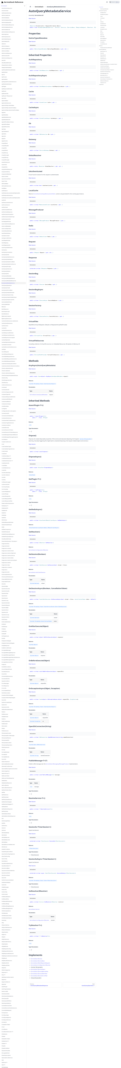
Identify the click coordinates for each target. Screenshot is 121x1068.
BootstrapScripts (6, 311)
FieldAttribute (5, 716)
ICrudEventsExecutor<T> (7, 1031)
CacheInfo (4, 328)
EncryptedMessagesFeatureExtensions (11, 657)
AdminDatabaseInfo (6, 22)
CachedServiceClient (6, 344)
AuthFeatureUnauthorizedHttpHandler (11, 197)
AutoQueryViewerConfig (7, 295)
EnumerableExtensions (7, 676)
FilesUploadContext (6, 733)
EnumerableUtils (6, 678)
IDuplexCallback (5, 1048)
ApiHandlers (5, 79)
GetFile (3, 792)
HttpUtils (4, 967)
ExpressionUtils (5, 707)
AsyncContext (5, 176)
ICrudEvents (4, 1029)
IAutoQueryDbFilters (6, 1001)
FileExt (3, 728)
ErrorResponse (5, 685)
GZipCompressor (6, 761)
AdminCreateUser (6, 15)
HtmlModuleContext (6, 915)
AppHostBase (5, 100)
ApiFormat (4, 77)
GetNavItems (5, 806)
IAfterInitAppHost (6, 970)
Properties (101, 7)
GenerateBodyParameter (7, 764)
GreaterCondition (6, 849)
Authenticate (5, 207)
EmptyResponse (5, 645)
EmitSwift (4, 633)
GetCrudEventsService (7, 787)
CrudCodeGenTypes (6, 446)
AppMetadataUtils (6, 119)
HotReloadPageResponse (8, 906)
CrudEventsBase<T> (6, 456)
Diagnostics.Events (6, 562)
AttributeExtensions (6, 186)
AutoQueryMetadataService (8, 283)
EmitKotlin (4, 631)
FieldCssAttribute (6, 721)
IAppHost (4, 979)
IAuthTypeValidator (6, 989)
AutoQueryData (5, 254)
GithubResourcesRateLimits (8, 844)
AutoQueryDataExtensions (8, 257)
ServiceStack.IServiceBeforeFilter (39, 971)
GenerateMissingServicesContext (9, 768)
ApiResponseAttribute (7, 88)
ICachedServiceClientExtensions (9, 1008)
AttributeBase (5, 183)
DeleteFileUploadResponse (8, 534)
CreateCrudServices (6, 441)
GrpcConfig (4, 858)
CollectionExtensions (7, 385)
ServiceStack (4, 5)
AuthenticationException (7, 214)
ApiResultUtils (5, 93)
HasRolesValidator (6, 882)
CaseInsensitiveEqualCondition (9, 363)
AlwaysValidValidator (7, 67)
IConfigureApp (5, 1015)
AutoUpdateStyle (6, 304)
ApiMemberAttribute (6, 84)
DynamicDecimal (6, 588)
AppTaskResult (5, 131)
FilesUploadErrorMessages (8, 735)
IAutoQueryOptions (6, 1003)
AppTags (4, 129)
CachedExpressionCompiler (8, 337)
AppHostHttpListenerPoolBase (9, 107)
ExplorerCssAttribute (7, 702)
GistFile (3, 823)
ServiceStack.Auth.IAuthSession (37, 572)
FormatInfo (4, 754)
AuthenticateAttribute (7, 209)
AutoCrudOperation (6, 228)
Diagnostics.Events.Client (8, 550)
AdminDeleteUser (6, 29)
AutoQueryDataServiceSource (9, 264)
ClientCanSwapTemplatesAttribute (10, 375)
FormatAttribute (5, 752)
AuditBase (4, 188)
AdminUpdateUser (6, 48)
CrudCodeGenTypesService (8, 449)
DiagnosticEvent (5, 546)
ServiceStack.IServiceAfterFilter (39, 973)
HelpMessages (5, 887)
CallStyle (4, 349)
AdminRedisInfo (5, 41)
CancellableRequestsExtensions (9, 359)
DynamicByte (5, 586)
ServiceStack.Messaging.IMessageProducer (57, 764)
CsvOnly (3, 479)
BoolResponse (5, 309)
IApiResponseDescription (8, 977)
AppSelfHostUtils (6, 126)
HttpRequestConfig (6, 948)
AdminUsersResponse (7, 58)
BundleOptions (5, 314)
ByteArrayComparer (6, 316)
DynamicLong (5, 600)
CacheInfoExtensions (7, 330)
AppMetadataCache (6, 117)
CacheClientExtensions (7, 323)
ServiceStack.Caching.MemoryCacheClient (44, 194)
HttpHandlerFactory (6, 941)
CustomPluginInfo (6, 496)
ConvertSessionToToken (7, 430)
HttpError (4, 934)
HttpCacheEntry (5, 925)
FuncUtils (4, 759)
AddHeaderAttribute (6, 13)
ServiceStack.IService (36, 959)
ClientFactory (5, 382)
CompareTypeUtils (6, 394)
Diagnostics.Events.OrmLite (8, 555)
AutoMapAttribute (6, 240)
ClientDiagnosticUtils (7, 380)
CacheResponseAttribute (7, 332)
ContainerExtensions (7, 418)
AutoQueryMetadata (6, 276)
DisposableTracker (6, 581)
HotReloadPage (5, 903)
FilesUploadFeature (6, 738)
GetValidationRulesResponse (8, 816)
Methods (100, 45)
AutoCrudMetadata (6, 226)
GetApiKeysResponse (7, 783)
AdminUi (4, 43)
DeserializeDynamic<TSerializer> (9, 541)
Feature (3, 712)
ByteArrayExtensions (6, 318)
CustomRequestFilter (7, 498)
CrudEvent (4, 453)
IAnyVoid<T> (5, 972)
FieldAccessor (5, 714)
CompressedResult (6, 401)
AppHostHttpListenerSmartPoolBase (10, 110)
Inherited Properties (103, 10)
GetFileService (5, 794)
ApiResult (4, 91)
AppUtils (4, 136)
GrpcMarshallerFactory (7, 863)
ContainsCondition (6, 425)
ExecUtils (4, 700)
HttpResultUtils (5, 963)
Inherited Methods (102, 49)
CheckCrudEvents (6, 370)
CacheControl (5, 325)
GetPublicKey (5, 811)
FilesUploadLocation (6, 742)
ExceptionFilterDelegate (7, 695)
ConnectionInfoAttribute (7, 415)
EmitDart (4, 624)
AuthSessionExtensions (7, 202)
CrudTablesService (6, 468)
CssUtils (3, 477)
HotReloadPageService (7, 908)
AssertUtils (4, 164)
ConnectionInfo (5, 413)
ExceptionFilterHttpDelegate (8, 697)
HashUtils (4, 884)
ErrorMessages (5, 683)
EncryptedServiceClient (7, 662)
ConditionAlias (5, 406)
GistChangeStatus (6, 820)
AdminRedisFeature (6, 39)
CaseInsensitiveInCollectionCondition (10, 366)
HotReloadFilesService (7, 901)
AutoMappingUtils (6, 245)
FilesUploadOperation (7, 745)
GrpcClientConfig (6, 856)
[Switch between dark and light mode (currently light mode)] (107, 2)
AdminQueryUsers (6, 36)
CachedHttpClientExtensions (8, 342)
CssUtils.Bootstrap (6, 472)
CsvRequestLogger (6, 482)
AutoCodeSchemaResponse (8, 223)
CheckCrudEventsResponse (8, 373)
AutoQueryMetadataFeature (8, 278)
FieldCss (4, 719)
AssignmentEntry (6, 171)
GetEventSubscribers (6, 790)
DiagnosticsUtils (5, 572)
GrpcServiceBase (6, 868)
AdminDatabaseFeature (7, 20)
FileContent (4, 726)
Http (3, 922)
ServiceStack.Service (34, 909)
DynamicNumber (6, 603)
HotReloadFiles (5, 899)
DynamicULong (5, 614)
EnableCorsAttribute (6, 648)
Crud (3, 444)
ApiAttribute (4, 72)
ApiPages (4, 86)
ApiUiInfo (4, 98)
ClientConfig (5, 377)
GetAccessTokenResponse (8, 778)
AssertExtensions (6, 162)
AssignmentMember (6, 174)
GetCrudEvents (5, 785)
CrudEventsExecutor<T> (7, 460)
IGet (3, 1060)
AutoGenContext (6, 235)
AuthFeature (4, 190)
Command (4, 387)
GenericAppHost (5, 771)
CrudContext (5, 451)
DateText (4, 517)
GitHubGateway (5, 832)
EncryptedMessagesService (8, 659)
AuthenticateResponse (7, 212)
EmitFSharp (4, 626)
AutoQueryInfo (5, 273)
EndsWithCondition (6, 667)
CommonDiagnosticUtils (7, 392)
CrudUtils (4, 470)
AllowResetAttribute (6, 62)
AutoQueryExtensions (7, 269)
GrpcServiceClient (6, 873)
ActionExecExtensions (7, 8)
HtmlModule (5, 913)
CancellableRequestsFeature (8, 361)
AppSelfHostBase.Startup (8, 122)
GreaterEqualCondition (7, 851)
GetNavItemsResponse (7, 809)
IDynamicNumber (6, 1050)
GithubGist (4, 835)
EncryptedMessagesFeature (8, 655)
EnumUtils (4, 674)
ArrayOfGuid (5, 143)
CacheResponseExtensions (8, 335)
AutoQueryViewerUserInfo (8, 299)
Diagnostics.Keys (6, 565)
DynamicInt (4, 595)
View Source (32, 18)
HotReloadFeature (6, 896)
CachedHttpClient (6, 340)
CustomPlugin (5, 494)
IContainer (4, 1022)
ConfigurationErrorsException (9, 411)
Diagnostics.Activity (6, 548)
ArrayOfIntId (5, 150)
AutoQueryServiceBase (7, 290)
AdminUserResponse (7, 53)
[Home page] (30, 6)
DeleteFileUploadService (7, 536)
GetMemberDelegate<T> (7, 804)
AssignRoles (4, 167)
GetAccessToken (5, 775)
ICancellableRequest (6, 1010)
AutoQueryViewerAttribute (8, 292)
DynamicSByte (5, 607)
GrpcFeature (4, 861)
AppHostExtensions (6, 103)
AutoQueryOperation (7, 285)
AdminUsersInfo (5, 55)
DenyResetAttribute (6, 539)
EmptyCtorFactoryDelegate (8, 643)
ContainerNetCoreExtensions (8, 420)
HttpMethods (5, 946)
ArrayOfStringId (5, 160)
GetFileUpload (5, 797)
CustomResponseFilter (7, 501)
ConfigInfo (4, 408)
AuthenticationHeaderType (8, 216)
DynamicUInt (5, 612)
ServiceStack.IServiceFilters (38, 969)
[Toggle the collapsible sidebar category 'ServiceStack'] (24, 6)
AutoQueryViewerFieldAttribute (9, 297)
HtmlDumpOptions (6, 911)
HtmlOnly (4, 920)
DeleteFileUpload (6, 531)
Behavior (4, 306)
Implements (101, 84)
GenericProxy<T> (6, 773)
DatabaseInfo (5, 508)
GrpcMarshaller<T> (6, 865)
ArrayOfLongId (5, 155)
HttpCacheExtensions (7, 927)
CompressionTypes (6, 404)
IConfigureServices (6, 1019)
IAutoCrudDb (5, 991)
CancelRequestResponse (7, 354)
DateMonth (4, 510)
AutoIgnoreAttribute (6, 238)
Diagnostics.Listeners (7, 567)
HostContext (5, 894)
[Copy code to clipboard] (94, 26)
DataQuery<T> (5, 505)
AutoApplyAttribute (6, 221)
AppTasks (4, 133)
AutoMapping (5, 242)
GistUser (4, 830)
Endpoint (4, 664)
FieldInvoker (5, 723)
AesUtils (4, 60)
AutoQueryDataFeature (7, 259)
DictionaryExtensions (7, 574)
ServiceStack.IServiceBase (38, 961)
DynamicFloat (5, 593)
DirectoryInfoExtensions (7, 576)
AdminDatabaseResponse (8, 25)
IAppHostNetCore (6, 982)
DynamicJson (5, 598)
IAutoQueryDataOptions (7, 996)
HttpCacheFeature (6, 929)
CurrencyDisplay (5, 486)
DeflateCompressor (6, 529)
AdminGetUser (5, 34)
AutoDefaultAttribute (7, 231)
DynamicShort (5, 610)
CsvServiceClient (5, 484)
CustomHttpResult (6, 491)
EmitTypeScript (5, 636)
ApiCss (3, 74)
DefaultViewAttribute (7, 524)
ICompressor (5, 1012)
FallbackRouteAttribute (7, 709)
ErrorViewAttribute (6, 690)
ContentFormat (5, 427)
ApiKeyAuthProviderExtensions (9, 81)
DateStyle (4, 515)
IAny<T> (3, 974)
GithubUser (4, 847)
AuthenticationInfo (6, 219)
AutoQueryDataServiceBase (8, 261)
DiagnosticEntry (5, 543)
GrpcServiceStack (6, 875)
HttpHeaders (5, 944)
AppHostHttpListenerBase (8, 105)
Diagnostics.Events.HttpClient (9, 553)
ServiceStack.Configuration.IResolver (38, 550)
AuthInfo (4, 200)
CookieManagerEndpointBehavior (10, 434)
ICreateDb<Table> (6, 1024)
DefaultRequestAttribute (7, 522)
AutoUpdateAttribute (7, 302)
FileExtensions (5, 730)
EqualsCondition (6, 681)
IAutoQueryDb (5, 998)
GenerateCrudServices (7, 766)
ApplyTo (3, 138)
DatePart (4, 513)
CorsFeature (4, 439)
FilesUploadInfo (5, 740)
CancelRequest (5, 351)
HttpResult (4, 958)
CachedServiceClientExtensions (9, 347)
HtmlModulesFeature (7, 918)
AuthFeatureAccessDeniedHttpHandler (11, 193)
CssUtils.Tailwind (6, 475)
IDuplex (3, 1046)
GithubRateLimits (6, 839)
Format (3, 749)
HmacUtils (4, 889)
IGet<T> (3, 1064)
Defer (3, 527)
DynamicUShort (5, 617)
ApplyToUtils (5, 141)
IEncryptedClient (6, 1053)
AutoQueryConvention (7, 252)
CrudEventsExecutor (6, 458)
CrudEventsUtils (5, 463)
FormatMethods (5, 757)
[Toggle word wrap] (91, 26)
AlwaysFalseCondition (7, 65)
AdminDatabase (5, 17)
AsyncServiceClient (6, 178)
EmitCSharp (4, 619)
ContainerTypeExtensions (8, 422)
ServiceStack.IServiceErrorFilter (39, 976)
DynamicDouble (5, 591)
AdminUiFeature (5, 46)
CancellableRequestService (8, 356)
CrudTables (4, 465)
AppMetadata (5, 115)
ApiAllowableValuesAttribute (8, 70)
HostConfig (4, 892)
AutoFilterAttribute (6, 233)
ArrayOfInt (4, 148)
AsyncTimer (4, 181)
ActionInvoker (5, 10)
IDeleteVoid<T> (5, 1041)
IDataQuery (4, 1034)
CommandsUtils (5, 389)
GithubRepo (4, 842)
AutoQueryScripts (6, 287)
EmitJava (4, 629)
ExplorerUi (4, 704)
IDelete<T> (4, 1043)
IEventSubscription (6, 1055)
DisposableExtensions (7, 579)
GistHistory (4, 825)
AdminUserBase (5, 51)
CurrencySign (5, 489)
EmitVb (3, 638)
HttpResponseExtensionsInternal (9, 956)
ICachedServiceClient (7, 1005)
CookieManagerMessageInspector (10, 437)
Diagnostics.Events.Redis (8, 558)
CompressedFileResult (7, 399)
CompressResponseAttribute (8, 396)
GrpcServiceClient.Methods (8, 870)
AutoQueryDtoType (6, 266)
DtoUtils (4, 584)
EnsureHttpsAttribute (7, 669)
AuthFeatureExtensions (7, 195)
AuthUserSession (6, 205)
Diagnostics (4, 569)
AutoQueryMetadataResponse (9, 280)
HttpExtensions (5, 939)
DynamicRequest (6, 605)
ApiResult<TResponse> (7, 96)
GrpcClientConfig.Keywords (8, 854)
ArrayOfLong (5, 152)
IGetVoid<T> (4, 1062)
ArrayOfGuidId (5, 145)
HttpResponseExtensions (8, 953)
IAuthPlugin (4, 986)
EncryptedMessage (6, 650)
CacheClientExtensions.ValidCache (10, 321)
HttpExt (3, 937)
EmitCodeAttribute (6, 621)
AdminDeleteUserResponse (8, 32)
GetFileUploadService (7, 799)
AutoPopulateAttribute (7, 247)
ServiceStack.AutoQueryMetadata (38, 394)
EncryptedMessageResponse (8, 652)
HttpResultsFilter (6, 965)
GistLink (4, 828)
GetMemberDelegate (7, 802)
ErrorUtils (4, 688)
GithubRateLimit (5, 837)
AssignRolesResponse (7, 169)
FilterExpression (5, 747)
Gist (3, 818)
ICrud (3, 1027)
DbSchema (4, 520)
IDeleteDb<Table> (6, 1038)
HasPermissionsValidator (8, 880)
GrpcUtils (4, 877)
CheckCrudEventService (7, 368)
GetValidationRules (6, 813)
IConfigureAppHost (6, 1017)
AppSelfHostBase (6, 124)
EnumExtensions (6, 671)
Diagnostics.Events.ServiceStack (9, 560)
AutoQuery (4, 250)
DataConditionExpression (8, 503)
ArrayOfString (5, 157)
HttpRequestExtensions (7, 951)
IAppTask (4, 984)
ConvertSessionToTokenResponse (10, 432)
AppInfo (4, 112)
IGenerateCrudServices (7, 1057)
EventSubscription (6, 693)
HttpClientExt (5, 932)
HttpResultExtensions (7, 960)
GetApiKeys (4, 780)
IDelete (3, 1036)
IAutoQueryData (5, 993)
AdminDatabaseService (7, 27)
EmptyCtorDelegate (6, 640)
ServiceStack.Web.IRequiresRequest (40, 963)
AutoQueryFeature (6, 271)
